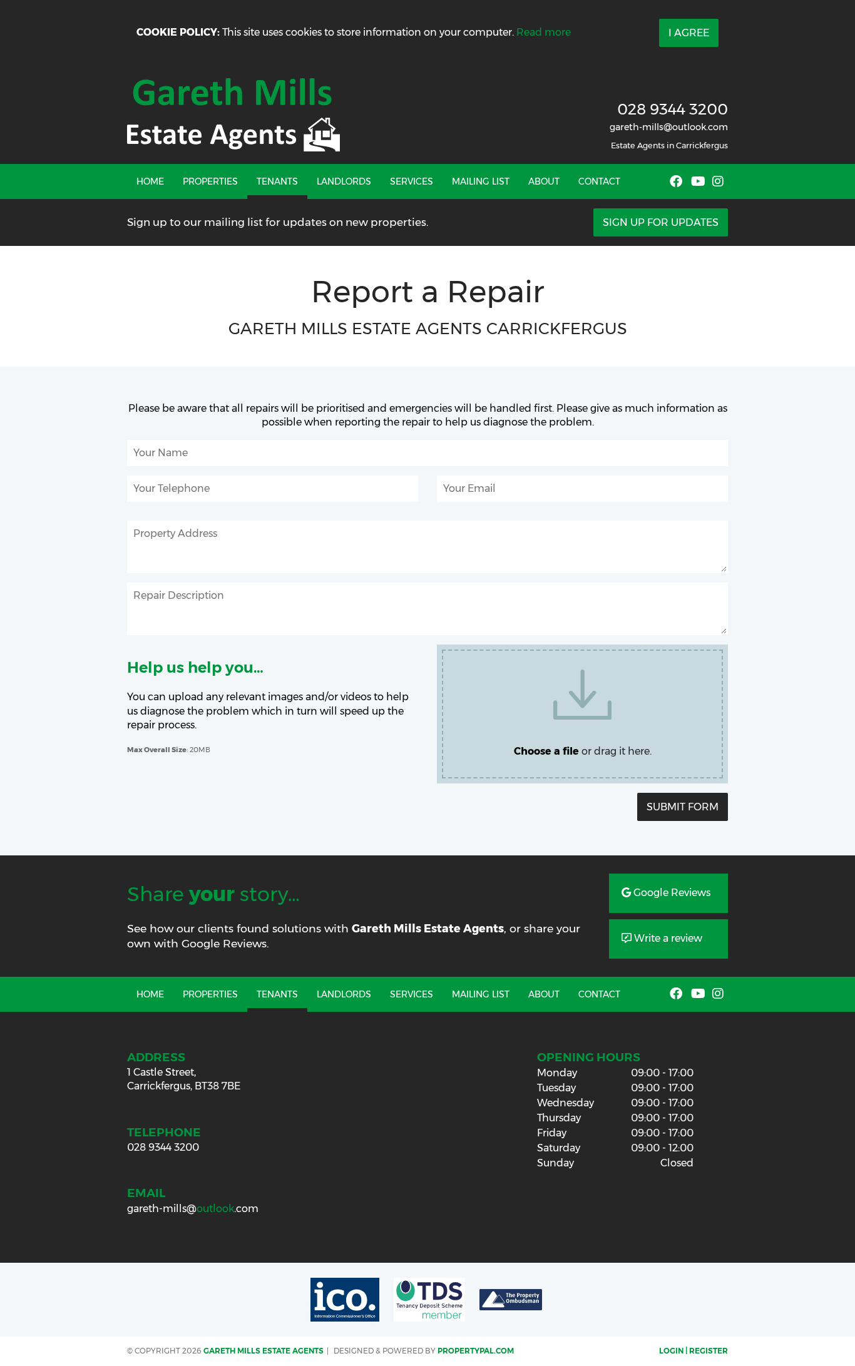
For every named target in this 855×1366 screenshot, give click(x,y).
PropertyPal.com (476, 1350)
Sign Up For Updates (661, 222)
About (544, 181)
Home (150, 181)
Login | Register (693, 1350)
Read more (543, 32)
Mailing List (480, 181)
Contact (599, 181)
